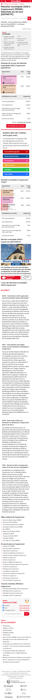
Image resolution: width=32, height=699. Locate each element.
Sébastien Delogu (8, 632)
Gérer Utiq (27, 674)
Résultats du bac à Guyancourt (12, 591)
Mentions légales (12, 676)
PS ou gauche (9, 160)
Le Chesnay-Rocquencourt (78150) (13, 524)
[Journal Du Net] (8, 690)
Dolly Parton (6, 626)
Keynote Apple (7, 630)
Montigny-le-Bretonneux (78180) (12, 527)
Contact (6, 673)
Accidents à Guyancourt (10, 566)
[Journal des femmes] (8, 686)
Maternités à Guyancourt (10, 551)
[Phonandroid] (23, 697)
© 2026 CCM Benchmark (16, 678)
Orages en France (8, 628)
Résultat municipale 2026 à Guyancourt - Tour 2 (9, 38)
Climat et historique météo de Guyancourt (15, 564)
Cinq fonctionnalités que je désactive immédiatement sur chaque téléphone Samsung (15, 653)
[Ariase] (8, 697)
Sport (5, 608)
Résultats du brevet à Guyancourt (13, 593)
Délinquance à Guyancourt (11, 569)
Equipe (14, 671)
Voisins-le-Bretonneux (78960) (17, 22)
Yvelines (21, 4)
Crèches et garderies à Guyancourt (13, 553)
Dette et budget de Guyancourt (12, 562)
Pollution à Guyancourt (9, 576)
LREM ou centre (10, 165)
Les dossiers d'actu (9, 610)
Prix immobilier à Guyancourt (12, 580)
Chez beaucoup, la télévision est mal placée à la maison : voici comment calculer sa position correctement (17, 646)
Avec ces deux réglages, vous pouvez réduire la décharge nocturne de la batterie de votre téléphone (17, 639)
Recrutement (24, 673)
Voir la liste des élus (9, 83)
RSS (19, 673)
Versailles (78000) (8, 538)
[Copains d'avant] (8, 693)
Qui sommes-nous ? (7, 671)
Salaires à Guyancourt (9, 557)
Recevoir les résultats (10, 277)
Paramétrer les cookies (18, 674)
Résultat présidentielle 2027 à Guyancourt (15, 588)
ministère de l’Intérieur (24, 122)
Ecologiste (8, 169)
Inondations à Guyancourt (10, 571)
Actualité (6, 605)
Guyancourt (20, 42)
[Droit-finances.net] (23, 690)
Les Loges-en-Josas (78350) (11, 540)
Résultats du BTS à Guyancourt (12, 595)
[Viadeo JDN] (23, 693)
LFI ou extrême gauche (12, 152)
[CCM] (23, 686)
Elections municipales (11, 4)
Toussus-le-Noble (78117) (10, 536)
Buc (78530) (6, 529)
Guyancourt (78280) (9, 546)
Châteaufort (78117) (8, 534)
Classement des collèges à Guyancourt (14, 555)
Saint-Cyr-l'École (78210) (8, 24)
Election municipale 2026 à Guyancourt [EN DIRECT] (9, 43)
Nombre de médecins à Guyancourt (14, 573)
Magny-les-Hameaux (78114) (11, 531)
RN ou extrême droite (11, 156)
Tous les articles (13, 673)
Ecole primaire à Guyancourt (11, 548)
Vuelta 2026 (6, 635)
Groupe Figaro (20, 676)
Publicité (28, 671)
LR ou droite (8, 174)
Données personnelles (7, 674)
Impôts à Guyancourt (9, 560)
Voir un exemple (24, 605)
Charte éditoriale (21, 671)
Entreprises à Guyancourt (10, 578)
